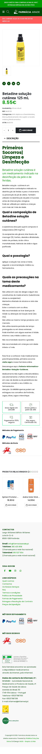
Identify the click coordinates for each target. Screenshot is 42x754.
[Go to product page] (10, 485)
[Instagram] (15, 570)
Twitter (8, 83)
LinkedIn (13, 83)
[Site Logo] (27, 12)
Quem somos (8, 581)
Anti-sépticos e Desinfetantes (23, 114)
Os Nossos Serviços (10, 587)
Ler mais (32, 505)
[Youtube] (10, 570)
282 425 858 (17, 546)
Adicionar (27, 130)
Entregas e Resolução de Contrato (17, 601)
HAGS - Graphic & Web (27, 741)
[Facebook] (4, 570)
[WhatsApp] (20, 570)
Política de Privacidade (12, 595)
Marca (4, 117)
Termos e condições (11, 592)
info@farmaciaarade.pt (18, 543)
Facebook (4, 83)
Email (18, 83)
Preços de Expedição (11, 604)
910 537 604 (18, 552)
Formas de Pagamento (12, 598)
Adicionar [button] (12, 505)
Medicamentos (15, 120)
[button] (4, 12)
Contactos (7, 584)
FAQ (4, 589)
